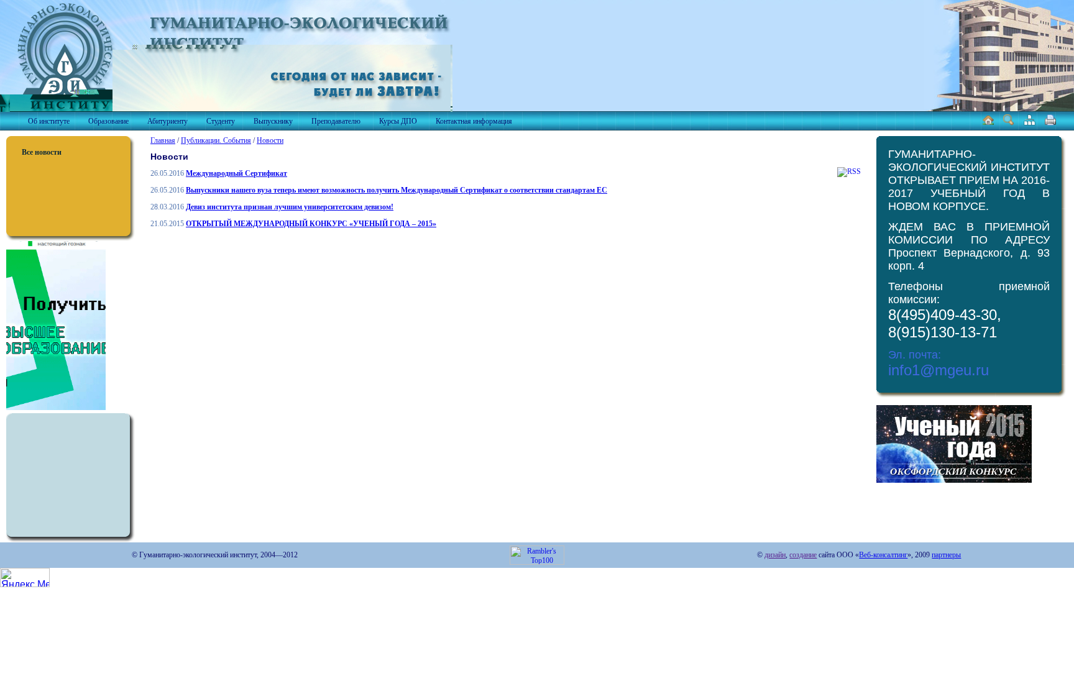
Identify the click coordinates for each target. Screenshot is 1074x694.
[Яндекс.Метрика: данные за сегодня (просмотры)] (25, 577)
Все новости (42, 152)
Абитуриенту (167, 121)
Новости (270, 140)
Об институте (49, 121)
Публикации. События (216, 140)
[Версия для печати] (1050, 123)
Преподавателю (335, 121)
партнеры (946, 554)
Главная (162, 140)
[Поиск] (1008, 123)
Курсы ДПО (398, 121)
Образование (108, 121)
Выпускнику (273, 121)
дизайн (775, 554)
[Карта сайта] (1029, 123)
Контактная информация (474, 121)
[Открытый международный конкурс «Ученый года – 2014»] (954, 480)
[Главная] (988, 123)
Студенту (220, 121)
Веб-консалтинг (883, 554)
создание (803, 554)
